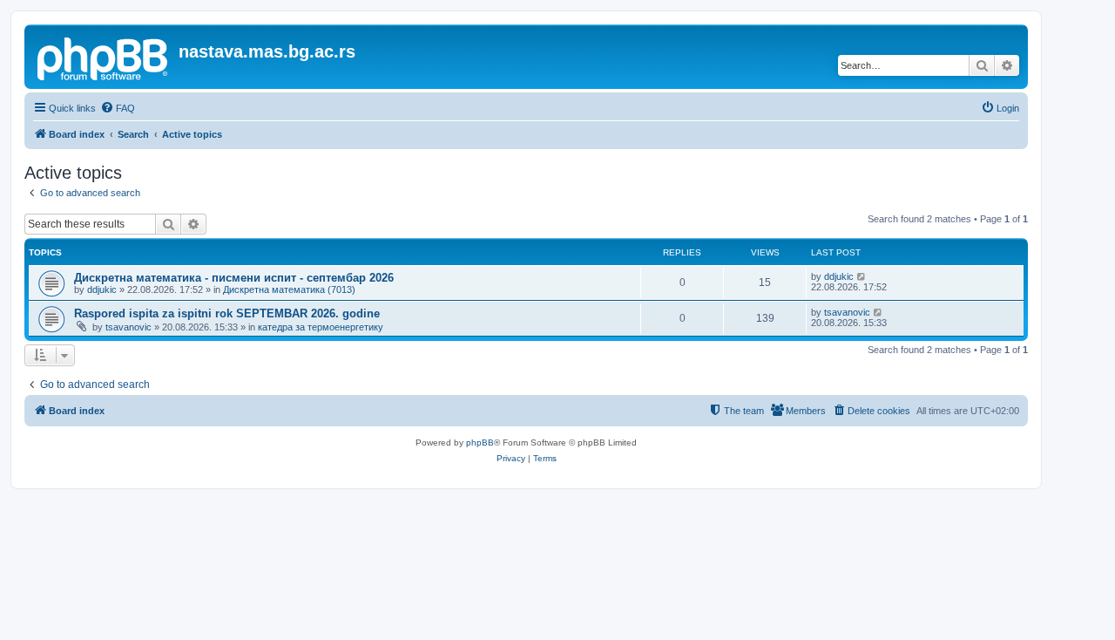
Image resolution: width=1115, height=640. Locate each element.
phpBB (480, 442)
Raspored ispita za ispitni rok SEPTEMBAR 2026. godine (227, 313)
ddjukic (102, 289)
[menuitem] (117, 108)
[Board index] (104, 57)
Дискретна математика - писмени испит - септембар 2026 (234, 277)
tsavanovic (128, 327)
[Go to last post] (862, 276)
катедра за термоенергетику (320, 327)
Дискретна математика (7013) (289, 289)
